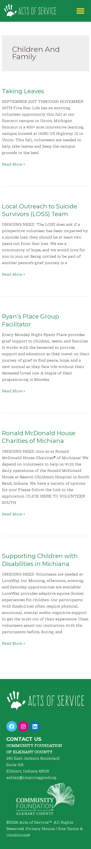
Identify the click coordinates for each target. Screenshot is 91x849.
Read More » (13, 163)
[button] (80, 10)
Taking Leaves (23, 91)
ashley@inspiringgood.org (31, 777)
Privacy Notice (40, 829)
